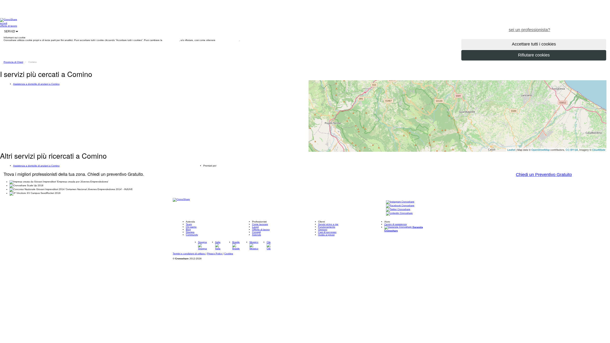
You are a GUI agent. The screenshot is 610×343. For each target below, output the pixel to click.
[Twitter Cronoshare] (398, 209)
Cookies (228, 253)
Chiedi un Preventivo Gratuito (544, 174)
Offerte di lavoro (261, 229)
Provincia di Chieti (13, 62)
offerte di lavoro (8, 26)
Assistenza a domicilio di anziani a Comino (36, 84)
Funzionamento (326, 227)
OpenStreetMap (540, 149)
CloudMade (598, 149)
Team (189, 224)
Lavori (255, 227)
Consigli (256, 232)
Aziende (256, 234)
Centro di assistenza (395, 224)
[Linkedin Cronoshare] (399, 213)
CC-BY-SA (572, 149)
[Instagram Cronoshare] (400, 202)
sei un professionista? (529, 29)
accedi (3, 23)
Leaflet (511, 149)
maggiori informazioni (227, 40)
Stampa (190, 232)
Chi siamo (191, 227)
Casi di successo (327, 232)
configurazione (171, 40)
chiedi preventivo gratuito (582, 27)
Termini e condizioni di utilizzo (189, 253)
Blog (188, 229)
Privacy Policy (215, 253)
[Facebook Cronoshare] (400, 205)
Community (192, 234)
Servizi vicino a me (328, 224)
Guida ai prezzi (326, 234)
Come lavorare (260, 224)
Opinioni (322, 229)
